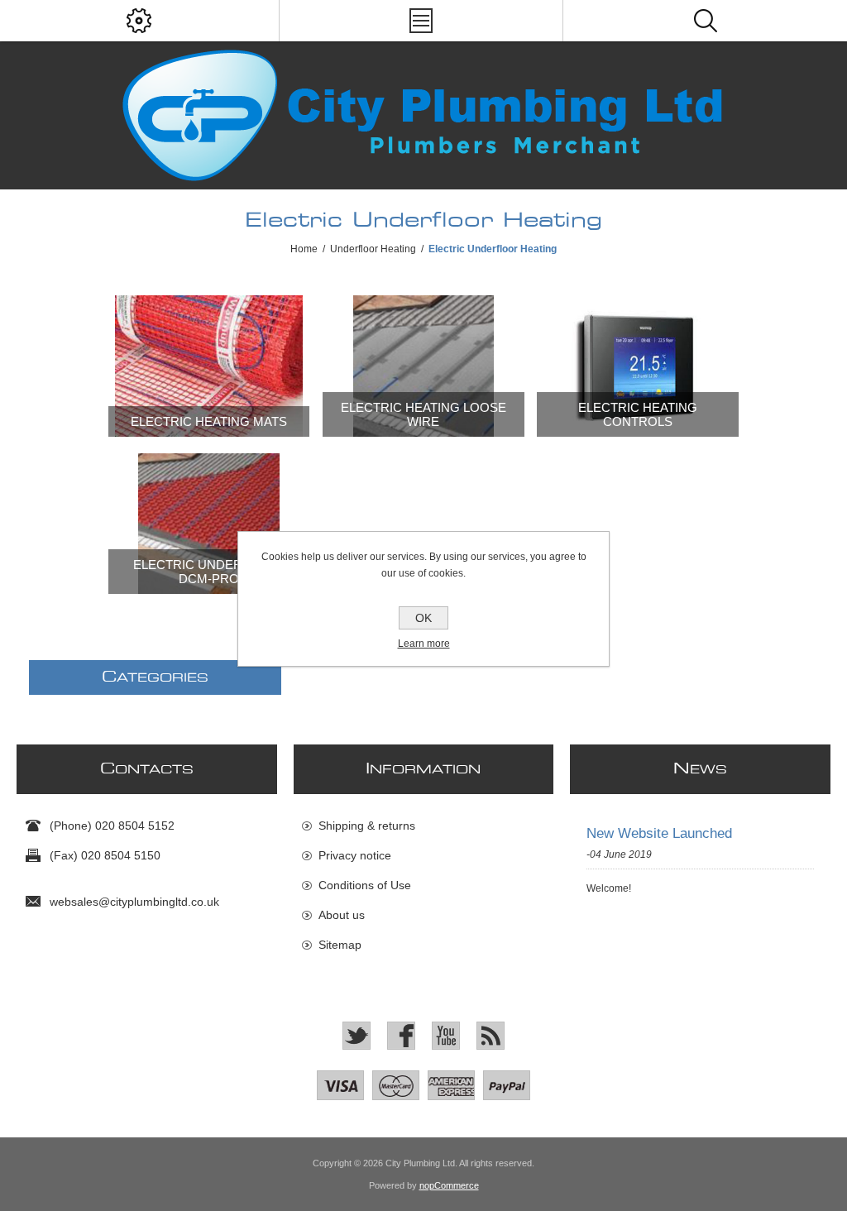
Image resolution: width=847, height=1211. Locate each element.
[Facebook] (401, 1035)
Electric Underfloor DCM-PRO (209, 572)
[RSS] (490, 1035)
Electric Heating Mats (209, 421)
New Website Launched (659, 833)
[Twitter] (356, 1035)
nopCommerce (449, 1185)
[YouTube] (446, 1035)
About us (341, 914)
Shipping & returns (366, 825)
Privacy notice (354, 855)
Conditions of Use (364, 885)
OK (423, 618)
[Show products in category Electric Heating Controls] (638, 366)
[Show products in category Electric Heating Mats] (209, 366)
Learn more (424, 643)
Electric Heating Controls (637, 414)
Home (304, 249)
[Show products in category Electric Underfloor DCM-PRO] (209, 524)
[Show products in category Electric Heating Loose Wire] (423, 366)
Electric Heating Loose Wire (423, 414)
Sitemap (339, 944)
